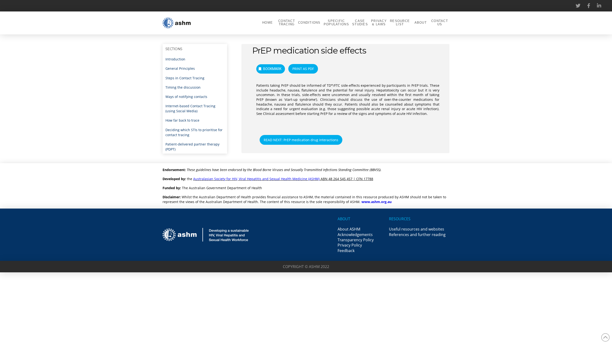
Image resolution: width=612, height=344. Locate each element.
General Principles (180, 68)
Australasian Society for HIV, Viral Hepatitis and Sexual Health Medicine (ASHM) (256, 179)
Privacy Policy (350, 245)
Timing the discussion (183, 87)
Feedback (346, 250)
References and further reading (417, 234)
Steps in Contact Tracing (184, 78)
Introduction (175, 59)
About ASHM (349, 229)
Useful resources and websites (416, 229)
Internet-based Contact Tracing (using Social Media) (190, 108)
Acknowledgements (355, 234)
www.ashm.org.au (376, 201)
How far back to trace (182, 120)
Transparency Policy (356, 239)
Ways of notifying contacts (186, 96)
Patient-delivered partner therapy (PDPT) (192, 146)
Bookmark (272, 69)
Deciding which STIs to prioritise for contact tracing (194, 132)
